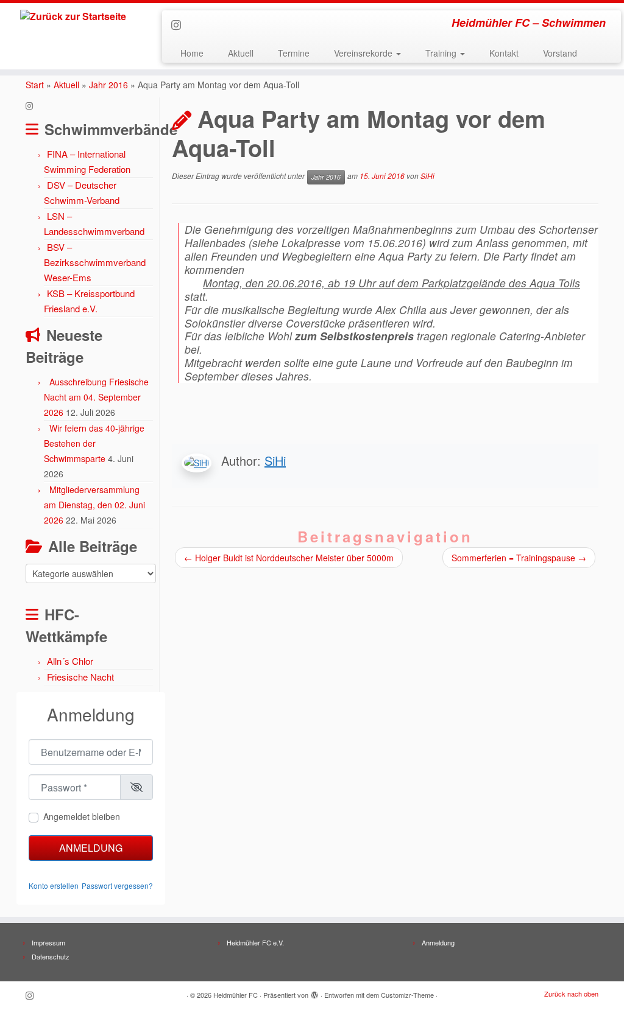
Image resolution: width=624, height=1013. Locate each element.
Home (192, 53)
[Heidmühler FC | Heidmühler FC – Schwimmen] (73, 16)
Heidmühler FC (235, 995)
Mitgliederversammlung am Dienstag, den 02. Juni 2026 (94, 504)
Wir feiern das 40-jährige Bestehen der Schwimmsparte (94, 443)
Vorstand (560, 53)
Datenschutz (50, 956)
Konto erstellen (54, 885)
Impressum (48, 942)
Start (35, 85)
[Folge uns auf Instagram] (180, 24)
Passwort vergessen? (117, 885)
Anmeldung (90, 848)
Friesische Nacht (80, 676)
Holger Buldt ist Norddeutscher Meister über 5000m (289, 558)
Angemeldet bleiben (81, 816)
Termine (294, 53)
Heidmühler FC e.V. (255, 942)
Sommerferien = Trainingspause (519, 558)
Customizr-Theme (407, 995)
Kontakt (504, 53)
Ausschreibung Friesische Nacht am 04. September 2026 (96, 397)
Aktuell (241, 53)
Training (442, 53)
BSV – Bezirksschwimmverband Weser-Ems (95, 262)
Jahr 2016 (108, 85)
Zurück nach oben (571, 993)
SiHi (427, 176)
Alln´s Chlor (70, 660)
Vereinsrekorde (364, 53)
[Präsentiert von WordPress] (314, 992)
